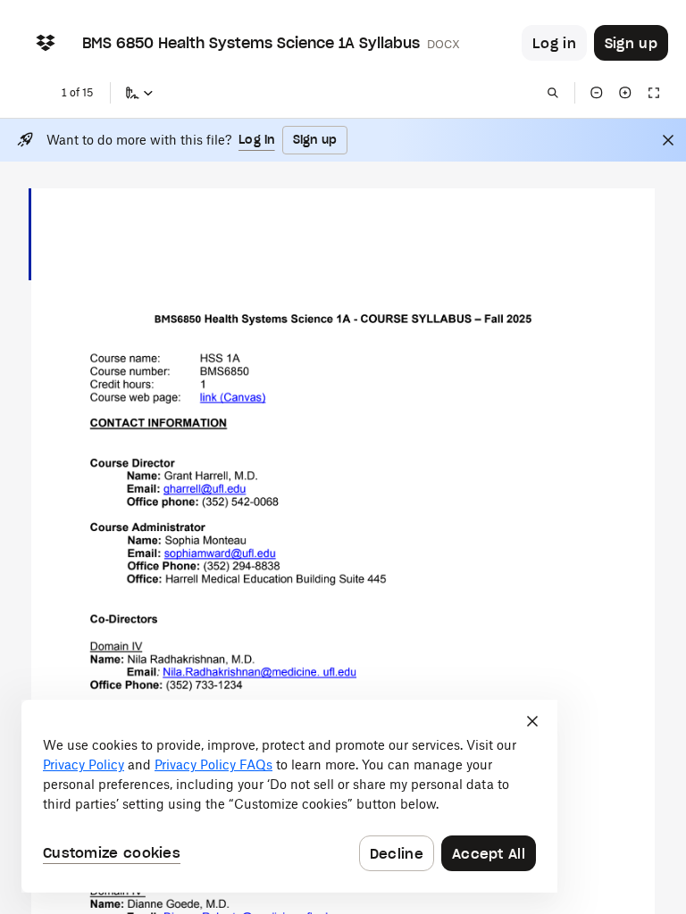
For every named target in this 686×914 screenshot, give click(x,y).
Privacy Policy (83, 764)
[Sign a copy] (139, 93)
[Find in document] (553, 93)
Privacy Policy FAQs (213, 764)
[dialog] (289, 796)
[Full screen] (654, 93)
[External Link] (232, 397)
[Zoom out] (596, 93)
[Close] (668, 140)
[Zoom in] (625, 93)
